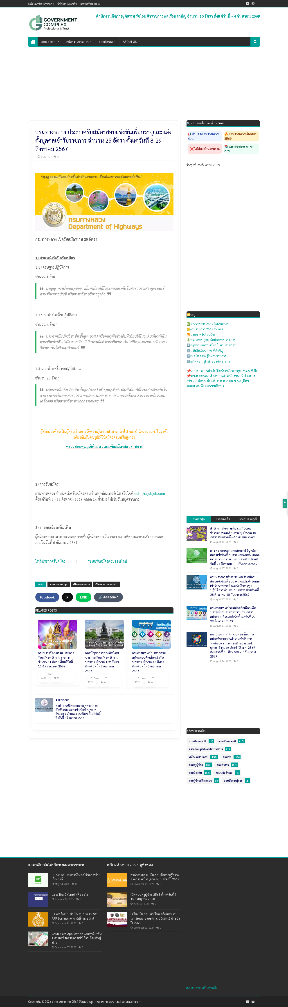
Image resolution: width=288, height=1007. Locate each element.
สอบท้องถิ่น (195, 772)
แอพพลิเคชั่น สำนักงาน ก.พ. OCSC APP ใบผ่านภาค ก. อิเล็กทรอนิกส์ (74, 916)
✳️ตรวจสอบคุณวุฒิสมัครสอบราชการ (211, 340)
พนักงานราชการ (198, 757)
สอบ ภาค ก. (48, 41)
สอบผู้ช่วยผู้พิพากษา (200, 780)
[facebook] (247, 3)
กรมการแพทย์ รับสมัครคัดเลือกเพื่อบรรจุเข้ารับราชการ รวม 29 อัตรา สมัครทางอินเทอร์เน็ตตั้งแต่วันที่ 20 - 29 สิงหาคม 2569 (233, 614)
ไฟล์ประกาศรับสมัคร (50, 561)
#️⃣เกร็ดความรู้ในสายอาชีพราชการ (209, 361)
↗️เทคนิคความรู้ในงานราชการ (206, 356)
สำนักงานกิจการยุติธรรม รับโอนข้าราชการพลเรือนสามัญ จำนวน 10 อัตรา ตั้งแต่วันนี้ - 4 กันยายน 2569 (178, 16)
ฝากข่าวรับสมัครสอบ (90, 3)
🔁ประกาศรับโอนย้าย (201, 334)
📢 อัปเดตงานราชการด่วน (203, 136)
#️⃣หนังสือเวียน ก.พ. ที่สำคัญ (205, 350)
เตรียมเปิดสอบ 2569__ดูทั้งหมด (130, 864)
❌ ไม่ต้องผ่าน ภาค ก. (205, 148)
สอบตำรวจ (223, 765)
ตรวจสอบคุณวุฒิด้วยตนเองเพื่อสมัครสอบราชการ (104, 446)
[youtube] (253, 3)
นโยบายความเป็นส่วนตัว (201, 988)
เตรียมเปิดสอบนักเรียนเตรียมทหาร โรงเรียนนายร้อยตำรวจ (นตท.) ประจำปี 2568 (155, 918)
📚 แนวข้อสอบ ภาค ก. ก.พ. (239, 148)
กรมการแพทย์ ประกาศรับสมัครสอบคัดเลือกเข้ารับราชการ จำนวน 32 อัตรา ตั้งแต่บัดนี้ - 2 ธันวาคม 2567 (149, 661)
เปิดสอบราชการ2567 (106, 584)
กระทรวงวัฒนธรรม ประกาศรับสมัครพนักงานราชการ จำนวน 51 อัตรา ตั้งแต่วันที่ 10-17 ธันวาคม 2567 (56, 659)
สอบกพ (227, 757)
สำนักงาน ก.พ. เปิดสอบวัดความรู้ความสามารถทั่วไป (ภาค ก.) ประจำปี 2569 (155, 877)
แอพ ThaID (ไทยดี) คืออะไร (70, 894)
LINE (83, 597)
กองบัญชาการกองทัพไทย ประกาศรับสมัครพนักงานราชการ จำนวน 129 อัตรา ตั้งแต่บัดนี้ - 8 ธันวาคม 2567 (102, 661)
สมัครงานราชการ (77, 41)
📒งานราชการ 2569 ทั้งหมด (205, 329)
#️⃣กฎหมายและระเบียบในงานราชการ (211, 345)
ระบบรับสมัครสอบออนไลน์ (107, 561)
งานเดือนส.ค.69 (227, 741)
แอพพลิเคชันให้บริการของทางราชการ (56, 864)
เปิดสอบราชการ (81, 584)
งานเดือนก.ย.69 (197, 741)
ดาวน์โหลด (106, 41)
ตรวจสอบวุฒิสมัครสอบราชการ (206, 749)
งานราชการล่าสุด (59, 584)
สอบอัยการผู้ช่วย (233, 780)
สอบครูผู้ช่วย (196, 765)
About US (130, 41)
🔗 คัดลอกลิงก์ (108, 597)
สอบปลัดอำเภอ (224, 772)
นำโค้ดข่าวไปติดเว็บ (67, 3)
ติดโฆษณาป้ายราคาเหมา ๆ (41, 3)
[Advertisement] (144, 80)
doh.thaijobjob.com (149, 493)
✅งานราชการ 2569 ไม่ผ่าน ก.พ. (208, 324)
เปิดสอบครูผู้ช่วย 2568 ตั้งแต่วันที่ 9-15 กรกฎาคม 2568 (154, 896)
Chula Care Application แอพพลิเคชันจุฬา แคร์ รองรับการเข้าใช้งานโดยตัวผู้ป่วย (76, 938)
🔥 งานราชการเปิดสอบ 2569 (240, 136)
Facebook (47, 597)
